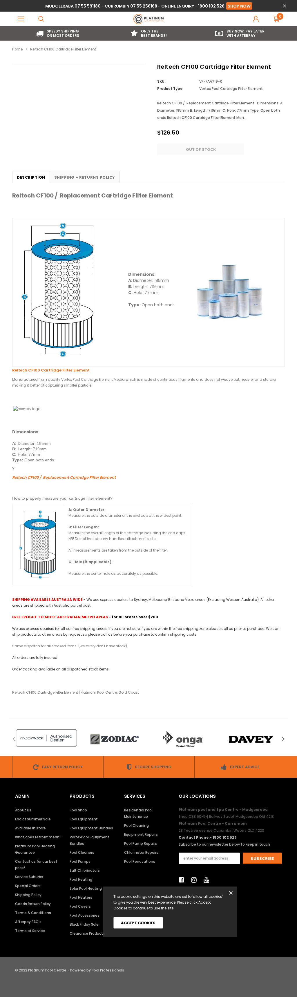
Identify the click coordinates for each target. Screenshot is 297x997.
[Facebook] (183, 880)
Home (17, 49)
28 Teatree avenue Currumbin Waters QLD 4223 (221, 830)
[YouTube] (208, 880)
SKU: (161, 81)
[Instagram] (195, 880)
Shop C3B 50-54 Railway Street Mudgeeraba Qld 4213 (226, 816)
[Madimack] (46, 738)
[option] (57, 33)
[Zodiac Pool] (114, 739)
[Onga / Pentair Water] (182, 739)
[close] (284, 6)
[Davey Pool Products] (251, 739)
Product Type (169, 88)
